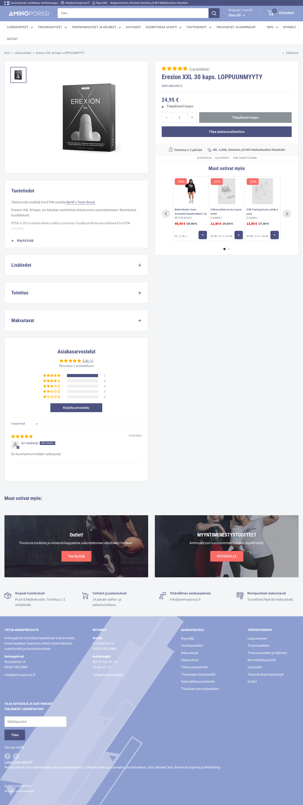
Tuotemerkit (196, 27)
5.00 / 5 (88, 360)
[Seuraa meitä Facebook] (7, 756)
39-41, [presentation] (221, 236)
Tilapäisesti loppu (245, 117)
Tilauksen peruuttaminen (200, 688)
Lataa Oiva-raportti (18, 762)
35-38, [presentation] (214, 236)
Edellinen (292, 53)
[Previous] (166, 214)
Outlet (12, 39)
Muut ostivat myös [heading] (227, 168)
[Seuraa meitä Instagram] (16, 756)
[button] (175, 69)
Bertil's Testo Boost (81, 202)
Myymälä (101, 3)
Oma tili (235, 15)
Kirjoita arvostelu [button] (76, 407)
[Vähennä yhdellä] (166, 117)
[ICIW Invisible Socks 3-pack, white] (227, 191)
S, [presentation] (180, 236)
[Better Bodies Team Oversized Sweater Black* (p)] (191, 191)
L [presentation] (186, 236)
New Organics (172, 86)
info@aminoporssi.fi (77, 3)
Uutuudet (133, 27)
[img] (22, 436)
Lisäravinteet (17, 27)
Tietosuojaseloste (194, 667)
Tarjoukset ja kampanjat (236, 27)
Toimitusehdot (192, 645)
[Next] (287, 214)
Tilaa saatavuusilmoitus (227, 131)
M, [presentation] (183, 236)
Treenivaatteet (50, 27)
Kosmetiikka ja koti (161, 27)
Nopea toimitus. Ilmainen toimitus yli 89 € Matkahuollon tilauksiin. (149, 3)
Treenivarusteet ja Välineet (94, 27)
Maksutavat (189, 652)
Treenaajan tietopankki (198, 674)
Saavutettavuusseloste (198, 681)
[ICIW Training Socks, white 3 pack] (262, 191)
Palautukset (190, 660)
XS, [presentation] (176, 236)
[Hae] (214, 13)
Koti (7, 53)
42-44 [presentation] (229, 236)
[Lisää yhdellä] (192, 117)
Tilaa (14, 735)
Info (270, 27)
